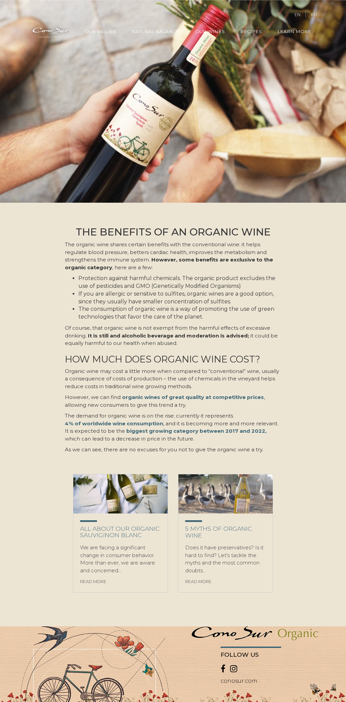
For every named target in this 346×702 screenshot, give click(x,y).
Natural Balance (155, 31)
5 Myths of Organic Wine (218, 531)
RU (314, 14)
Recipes (251, 31)
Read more (93, 581)
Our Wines (210, 31)
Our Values (100, 31)
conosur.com (239, 681)
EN (297, 14)
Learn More (294, 31)
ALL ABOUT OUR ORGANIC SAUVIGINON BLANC (119, 531)
